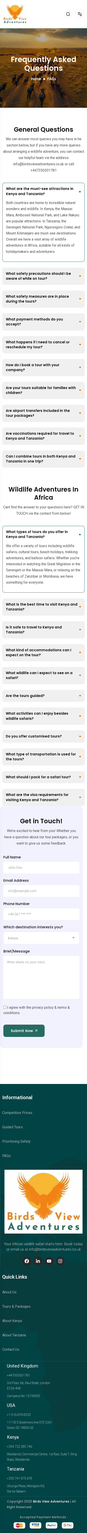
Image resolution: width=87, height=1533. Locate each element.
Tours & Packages (16, 1306)
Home (36, 79)
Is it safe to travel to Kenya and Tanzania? (34, 630)
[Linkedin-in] (37, 1261)
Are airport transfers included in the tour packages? (38, 413)
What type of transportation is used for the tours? (41, 757)
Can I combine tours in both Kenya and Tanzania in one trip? (40, 459)
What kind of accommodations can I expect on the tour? (38, 653)
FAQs (6, 1156)
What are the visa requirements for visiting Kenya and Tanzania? (37, 797)
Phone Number (16, 904)
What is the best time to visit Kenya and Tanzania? (41, 607)
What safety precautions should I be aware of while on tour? (38, 276)
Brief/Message (16, 951)
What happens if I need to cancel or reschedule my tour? (38, 345)
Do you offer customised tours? (34, 736)
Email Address (16, 880)
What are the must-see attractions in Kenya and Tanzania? (39, 191)
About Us (9, 1292)
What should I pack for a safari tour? (38, 777)
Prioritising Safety (16, 1141)
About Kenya (12, 1321)
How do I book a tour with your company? (32, 367)
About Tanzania (14, 1335)
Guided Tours (12, 1127)
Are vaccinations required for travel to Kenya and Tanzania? (40, 436)
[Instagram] (60, 1261)
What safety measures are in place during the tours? (37, 299)
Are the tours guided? (25, 695)
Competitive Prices (17, 1113)
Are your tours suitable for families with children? (41, 390)
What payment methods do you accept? (34, 322)
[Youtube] (49, 1261)
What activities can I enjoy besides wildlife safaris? (37, 716)
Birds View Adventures (51, 1501)
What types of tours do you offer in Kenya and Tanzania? (37, 534)
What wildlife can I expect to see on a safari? (39, 675)
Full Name (12, 857)
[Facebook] (26, 1261)
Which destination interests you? (33, 927)
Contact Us (10, 1349)
